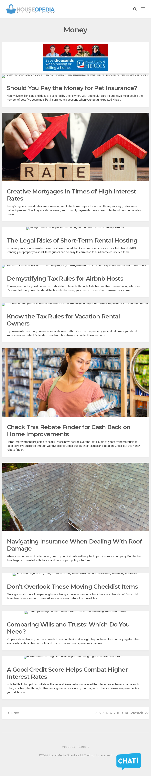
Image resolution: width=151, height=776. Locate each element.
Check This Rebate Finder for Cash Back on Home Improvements (68, 430)
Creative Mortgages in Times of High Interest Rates (71, 195)
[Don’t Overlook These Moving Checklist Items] (75, 574)
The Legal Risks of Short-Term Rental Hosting (72, 240)
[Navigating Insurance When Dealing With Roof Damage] (75, 497)
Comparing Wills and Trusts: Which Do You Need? (68, 628)
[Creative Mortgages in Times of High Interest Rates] (75, 147)
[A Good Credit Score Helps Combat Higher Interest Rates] (75, 657)
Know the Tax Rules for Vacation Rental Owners (63, 320)
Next (135, 713)
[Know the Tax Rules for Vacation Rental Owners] (75, 304)
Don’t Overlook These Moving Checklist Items (72, 586)
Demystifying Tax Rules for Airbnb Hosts (65, 278)
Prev (15, 713)
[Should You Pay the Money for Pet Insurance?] (75, 76)
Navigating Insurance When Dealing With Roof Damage (74, 545)
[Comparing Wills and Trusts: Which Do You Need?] (75, 612)
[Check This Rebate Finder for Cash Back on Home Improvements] (75, 382)
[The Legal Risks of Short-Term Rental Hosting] (75, 228)
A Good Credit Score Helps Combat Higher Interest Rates (67, 673)
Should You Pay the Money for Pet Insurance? (72, 88)
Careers (84, 747)
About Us (68, 747)
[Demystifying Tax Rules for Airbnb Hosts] (75, 266)
